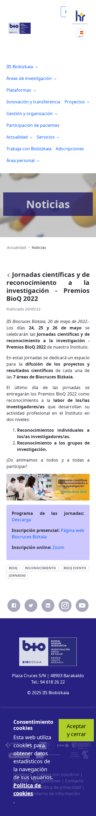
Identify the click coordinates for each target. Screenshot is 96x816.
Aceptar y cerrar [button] (76, 730)
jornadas (17, 575)
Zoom (58, 547)
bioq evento (74, 568)
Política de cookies (27, 789)
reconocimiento (40, 568)
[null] (9, 275)
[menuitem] (22, 66)
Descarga (21, 520)
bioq (13, 568)
